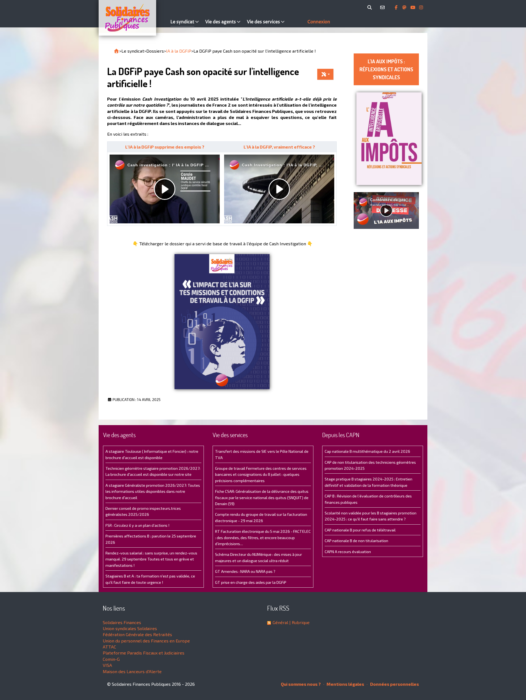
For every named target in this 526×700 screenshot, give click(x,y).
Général (280, 622)
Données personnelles (394, 684)
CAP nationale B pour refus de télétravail (360, 530)
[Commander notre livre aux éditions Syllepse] (389, 138)
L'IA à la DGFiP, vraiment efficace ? (279, 146)
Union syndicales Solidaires (130, 628)
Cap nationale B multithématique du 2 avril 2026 (367, 451)
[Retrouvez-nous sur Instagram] (421, 7)
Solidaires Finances (122, 622)
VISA (107, 665)
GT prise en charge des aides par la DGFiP (250, 582)
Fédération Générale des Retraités (137, 634)
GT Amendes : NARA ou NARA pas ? (245, 571)
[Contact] (383, 7)
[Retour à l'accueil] (116, 51)
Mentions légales (345, 684)
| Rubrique (299, 622)
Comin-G (111, 659)
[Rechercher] (370, 7)
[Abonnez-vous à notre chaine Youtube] (413, 7)
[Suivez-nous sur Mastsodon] (405, 7)
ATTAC (109, 646)
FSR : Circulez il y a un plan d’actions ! (137, 525)
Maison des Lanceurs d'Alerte (132, 671)
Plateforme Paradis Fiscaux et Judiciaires (143, 652)
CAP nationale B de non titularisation (356, 540)
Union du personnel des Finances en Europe (146, 640)
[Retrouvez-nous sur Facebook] (396, 7)
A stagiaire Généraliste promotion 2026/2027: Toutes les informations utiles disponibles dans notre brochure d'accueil (152, 491)
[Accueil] (133, 18)
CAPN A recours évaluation (348, 551)
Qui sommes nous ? (301, 684)
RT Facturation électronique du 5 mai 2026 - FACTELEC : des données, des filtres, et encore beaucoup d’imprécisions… (263, 537)
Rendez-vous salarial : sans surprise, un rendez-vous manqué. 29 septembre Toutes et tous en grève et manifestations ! (151, 559)
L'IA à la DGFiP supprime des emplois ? (164, 146)
